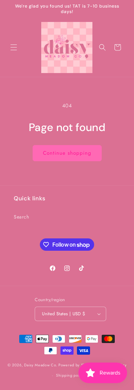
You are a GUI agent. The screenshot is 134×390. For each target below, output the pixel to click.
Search (21, 216)
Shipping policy (70, 375)
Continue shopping (67, 153)
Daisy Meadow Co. (41, 364)
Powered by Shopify (76, 364)
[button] (13, 47)
